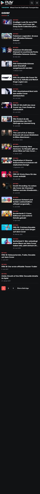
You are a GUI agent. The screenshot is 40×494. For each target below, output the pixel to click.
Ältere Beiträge (23, 288)
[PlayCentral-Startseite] (7, 3)
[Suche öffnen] (32, 3)
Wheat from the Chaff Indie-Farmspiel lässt (24, 7)
